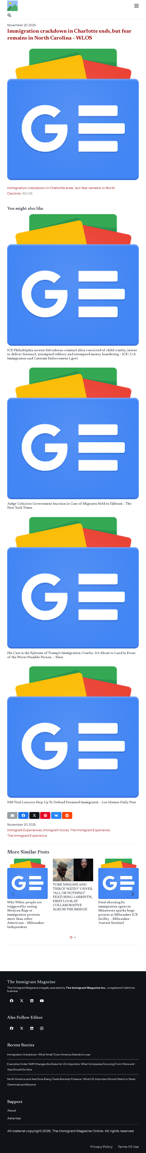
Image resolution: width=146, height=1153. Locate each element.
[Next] (133, 894)
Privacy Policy (101, 1147)
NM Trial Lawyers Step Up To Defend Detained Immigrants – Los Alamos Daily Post (71, 802)
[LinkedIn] (31, 1000)
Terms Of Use (128, 1147)
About (11, 1110)
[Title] (12, 6)
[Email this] (12, 815)
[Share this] (23, 815)
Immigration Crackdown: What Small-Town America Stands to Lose (48, 1054)
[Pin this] (45, 815)
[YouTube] (41, 1000)
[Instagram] (41, 1028)
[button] (136, 5)
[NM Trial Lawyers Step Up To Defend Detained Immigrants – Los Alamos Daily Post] (73, 732)
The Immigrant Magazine (31, 982)
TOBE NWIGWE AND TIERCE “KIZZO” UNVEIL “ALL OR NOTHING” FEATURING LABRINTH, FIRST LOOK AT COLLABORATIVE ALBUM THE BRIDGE (73, 897)
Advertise (14, 1118)
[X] (21, 1000)
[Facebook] (11, 1000)
